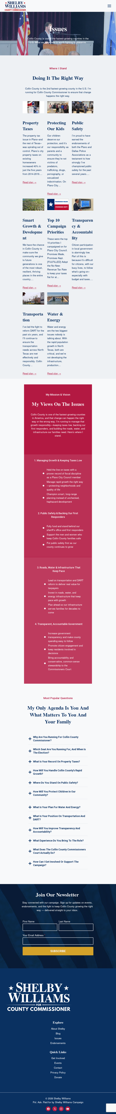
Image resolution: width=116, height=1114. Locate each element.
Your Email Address (34, 935)
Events (58, 1063)
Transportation (33, 317)
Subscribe (58, 951)
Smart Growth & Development (32, 229)
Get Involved (58, 1058)
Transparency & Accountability (82, 229)
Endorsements (58, 1043)
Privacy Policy (58, 1072)
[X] (54, 1108)
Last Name (64, 921)
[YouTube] (67, 1108)
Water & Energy (55, 317)
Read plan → (29, 182)
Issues (58, 1038)
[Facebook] (48, 1108)
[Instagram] (61, 1108)
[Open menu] (109, 6)
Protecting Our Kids (56, 125)
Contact (58, 1067)
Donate (58, 1077)
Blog (58, 1033)
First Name (28, 921)
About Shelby (58, 1028)
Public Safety (77, 125)
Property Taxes (31, 125)
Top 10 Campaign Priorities (56, 226)
